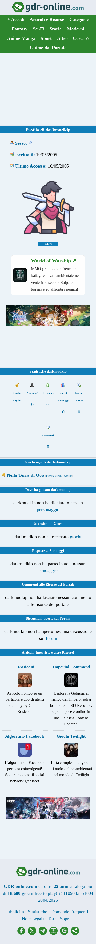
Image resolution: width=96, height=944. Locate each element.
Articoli (28, 652)
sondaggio (48, 570)
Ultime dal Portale (48, 47)
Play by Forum (54, 475)
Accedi (15, 19)
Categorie (79, 19)
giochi (75, 536)
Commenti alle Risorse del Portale (48, 584)
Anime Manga (21, 38)
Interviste (43, 652)
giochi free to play (39, 893)
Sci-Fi (38, 28)
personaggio (48, 509)
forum (51, 638)
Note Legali (33, 918)
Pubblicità (14, 911)
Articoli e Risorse (47, 19)
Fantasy (19, 28)
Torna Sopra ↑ (61, 918)
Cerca (81, 38)
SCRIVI (48, 244)
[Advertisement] (48, 89)
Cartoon (68, 475)
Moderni (75, 28)
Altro (62, 38)
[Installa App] (54, 933)
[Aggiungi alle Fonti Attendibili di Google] (65, 933)
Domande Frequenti (69, 911)
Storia (56, 28)
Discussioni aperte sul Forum (48, 618)
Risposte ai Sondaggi (48, 551)
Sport (46, 38)
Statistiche (37, 911)
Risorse (67, 652)
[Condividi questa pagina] (75, 933)
